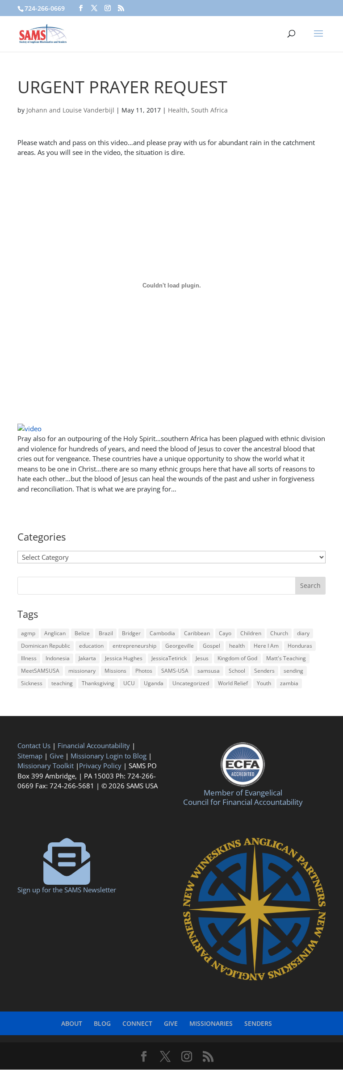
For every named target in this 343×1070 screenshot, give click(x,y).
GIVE (171, 1023)
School (237, 670)
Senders (264, 670)
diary (303, 633)
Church (279, 633)
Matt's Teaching (286, 658)
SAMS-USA (174, 670)
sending (293, 670)
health (237, 645)
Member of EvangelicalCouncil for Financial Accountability (243, 797)
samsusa (208, 670)
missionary (82, 670)
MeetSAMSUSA (40, 670)
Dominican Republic (45, 645)
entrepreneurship (134, 645)
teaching (62, 683)
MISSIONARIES (211, 1023)
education (91, 645)
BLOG (102, 1023)
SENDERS (258, 1023)
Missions (115, 670)
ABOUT (71, 1023)
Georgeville (179, 645)
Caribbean (197, 633)
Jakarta (87, 658)
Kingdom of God (237, 658)
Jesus (202, 658)
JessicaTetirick (169, 658)
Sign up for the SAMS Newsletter (66, 889)
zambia (289, 683)
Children (250, 633)
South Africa (209, 110)
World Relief (233, 683)
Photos (143, 670)
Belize (82, 633)
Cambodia (162, 633)
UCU (129, 683)
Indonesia (58, 658)
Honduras (300, 645)
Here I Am (266, 645)
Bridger (131, 633)
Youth (264, 683)
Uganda (153, 683)
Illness (29, 658)
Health (178, 110)
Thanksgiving (98, 683)
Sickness (31, 683)
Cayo (225, 633)
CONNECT (137, 1023)
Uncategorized (190, 683)
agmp (28, 633)
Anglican (55, 633)
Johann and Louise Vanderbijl (70, 110)
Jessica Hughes (123, 658)
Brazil (106, 633)
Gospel (211, 645)
